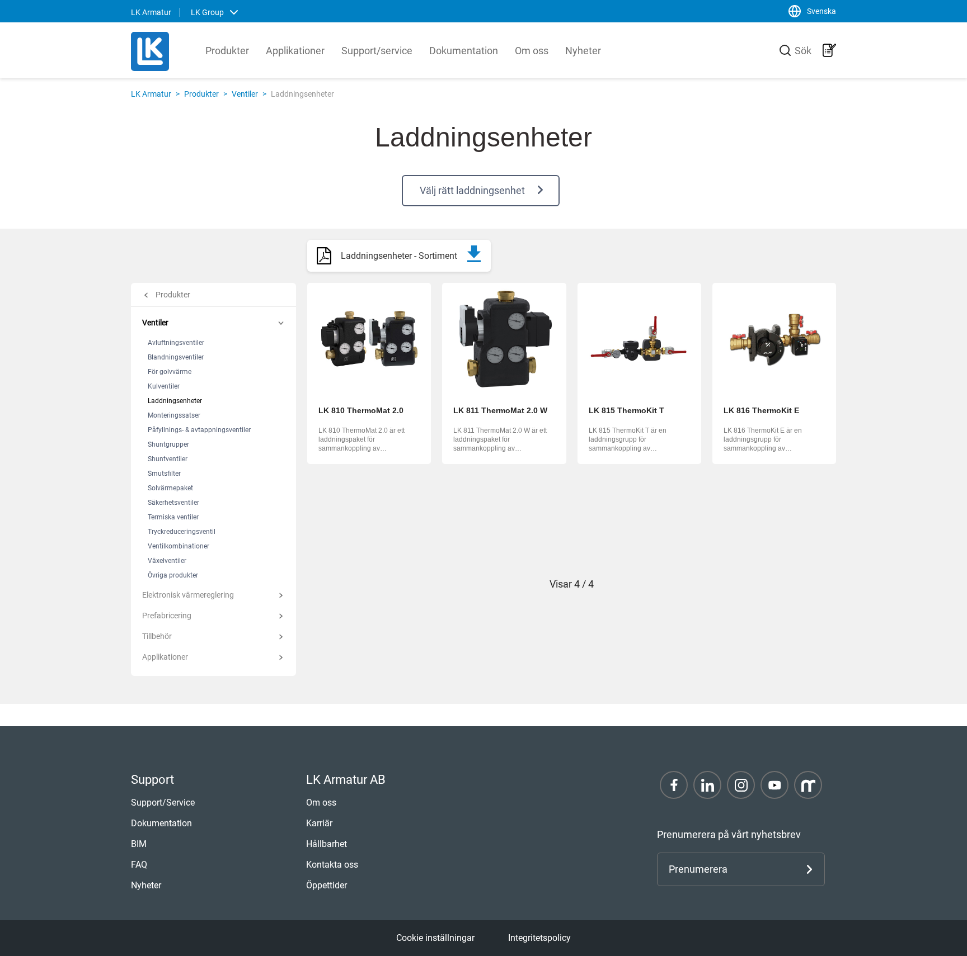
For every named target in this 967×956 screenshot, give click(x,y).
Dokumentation (463, 50)
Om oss (531, 50)
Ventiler (245, 93)
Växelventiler (167, 561)
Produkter (227, 50)
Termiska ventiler (173, 517)
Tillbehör (157, 636)
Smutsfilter (164, 473)
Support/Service (163, 802)
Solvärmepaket (170, 488)
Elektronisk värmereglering (188, 594)
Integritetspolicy (539, 938)
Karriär (319, 823)
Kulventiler (164, 386)
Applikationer (295, 50)
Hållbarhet (326, 844)
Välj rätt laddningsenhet (472, 190)
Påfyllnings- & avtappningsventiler (199, 430)
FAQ (139, 864)
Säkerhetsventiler (173, 503)
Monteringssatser (174, 415)
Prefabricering (166, 615)
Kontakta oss (332, 864)
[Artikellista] (829, 50)
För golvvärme (169, 372)
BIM (139, 844)
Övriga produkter (173, 575)
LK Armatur (151, 93)
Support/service (376, 50)
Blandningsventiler (176, 357)
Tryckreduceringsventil (181, 532)
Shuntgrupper (168, 444)
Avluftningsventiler (176, 343)
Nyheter (583, 50)
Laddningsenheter (175, 401)
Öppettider (326, 885)
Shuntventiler (167, 459)
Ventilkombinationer (178, 546)
